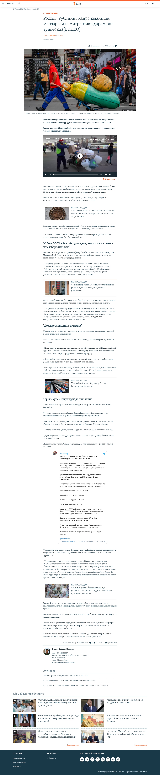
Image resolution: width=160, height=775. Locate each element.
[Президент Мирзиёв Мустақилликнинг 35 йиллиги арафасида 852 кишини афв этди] (92, 736)
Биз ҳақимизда (19, 758)
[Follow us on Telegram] (87, 759)
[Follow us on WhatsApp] (103, 759)
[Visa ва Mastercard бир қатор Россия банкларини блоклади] (57, 386)
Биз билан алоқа (19, 762)
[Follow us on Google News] (113, 759)
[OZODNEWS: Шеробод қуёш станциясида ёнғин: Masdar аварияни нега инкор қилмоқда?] (24, 720)
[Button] (94, 46)
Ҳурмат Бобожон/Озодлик (53, 35)
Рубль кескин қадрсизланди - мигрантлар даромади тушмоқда (74, 139)
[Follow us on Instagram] (97, 759)
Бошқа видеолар (73, 745)
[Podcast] (118, 759)
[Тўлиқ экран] (114, 174)
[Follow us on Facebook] (92, 759)
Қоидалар (17, 767)
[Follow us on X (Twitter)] (108, 759)
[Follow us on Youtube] (82, 759)
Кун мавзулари (50, 13)
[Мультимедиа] (153, 3)
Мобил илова (51, 758)
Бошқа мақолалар (141, 745)
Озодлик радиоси (57, 142)
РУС (146, 4)
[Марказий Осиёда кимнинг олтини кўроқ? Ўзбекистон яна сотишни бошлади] (92, 720)
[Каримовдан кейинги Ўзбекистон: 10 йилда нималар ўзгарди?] (92, 705)
